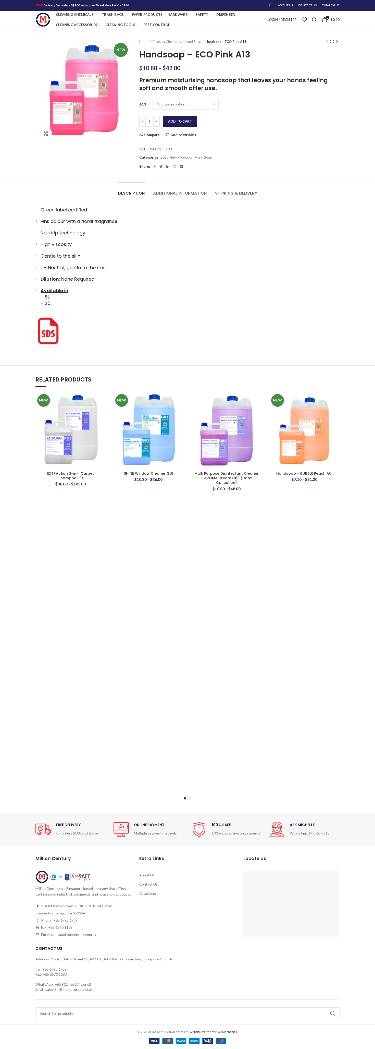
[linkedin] (168, 166)
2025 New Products (176, 157)
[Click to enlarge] (45, 133)
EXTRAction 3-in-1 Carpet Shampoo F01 (70, 475)
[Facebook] (270, 5)
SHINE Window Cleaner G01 (148, 473)
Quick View (102, 423)
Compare (152, 135)
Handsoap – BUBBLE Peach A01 (304, 473)
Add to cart (180, 121)
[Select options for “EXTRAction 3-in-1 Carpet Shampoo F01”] (102, 412)
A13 (142, 104)
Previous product (326, 41)
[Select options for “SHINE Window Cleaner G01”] (179, 412)
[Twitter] (161, 166)
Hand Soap (193, 42)
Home (143, 42)
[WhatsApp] (174, 166)
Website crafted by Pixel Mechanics (213, 1031)
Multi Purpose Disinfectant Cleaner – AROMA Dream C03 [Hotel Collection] (226, 478)
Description (131, 193)
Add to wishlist (183, 135)
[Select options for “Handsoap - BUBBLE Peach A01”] (335, 412)
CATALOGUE (331, 5)
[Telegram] (181, 166)
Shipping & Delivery (236, 193)
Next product (337, 41)
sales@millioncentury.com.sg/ (68, 989)
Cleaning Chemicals (166, 42)
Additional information (180, 193)
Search (332, 1013)
